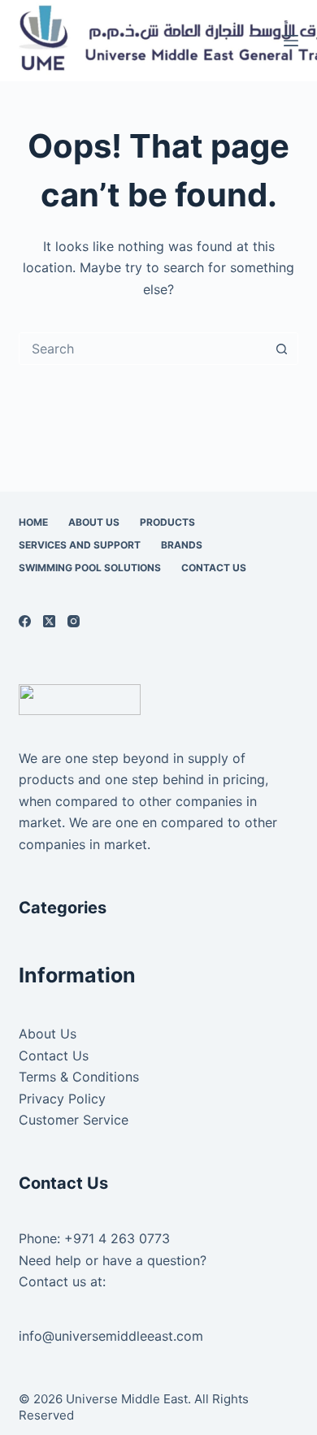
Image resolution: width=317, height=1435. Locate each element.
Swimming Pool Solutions (90, 567)
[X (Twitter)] (49, 621)
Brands (181, 545)
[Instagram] (73, 621)
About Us (93, 522)
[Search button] (282, 348)
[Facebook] (25, 621)
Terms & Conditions (79, 1077)
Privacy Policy (62, 1098)
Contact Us (213, 567)
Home (33, 522)
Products (167, 522)
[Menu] (291, 40)
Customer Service (73, 1120)
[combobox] (143, 348)
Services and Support (80, 545)
